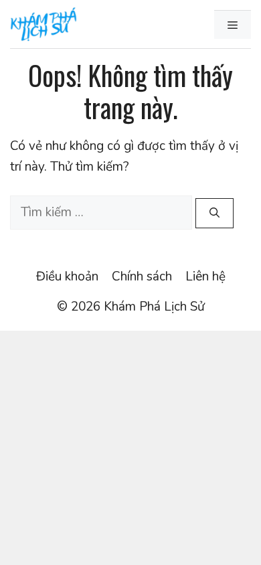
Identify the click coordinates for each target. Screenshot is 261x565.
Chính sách (142, 276)
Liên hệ (205, 276)
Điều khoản (67, 276)
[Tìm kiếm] (214, 213)
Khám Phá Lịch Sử (154, 306)
